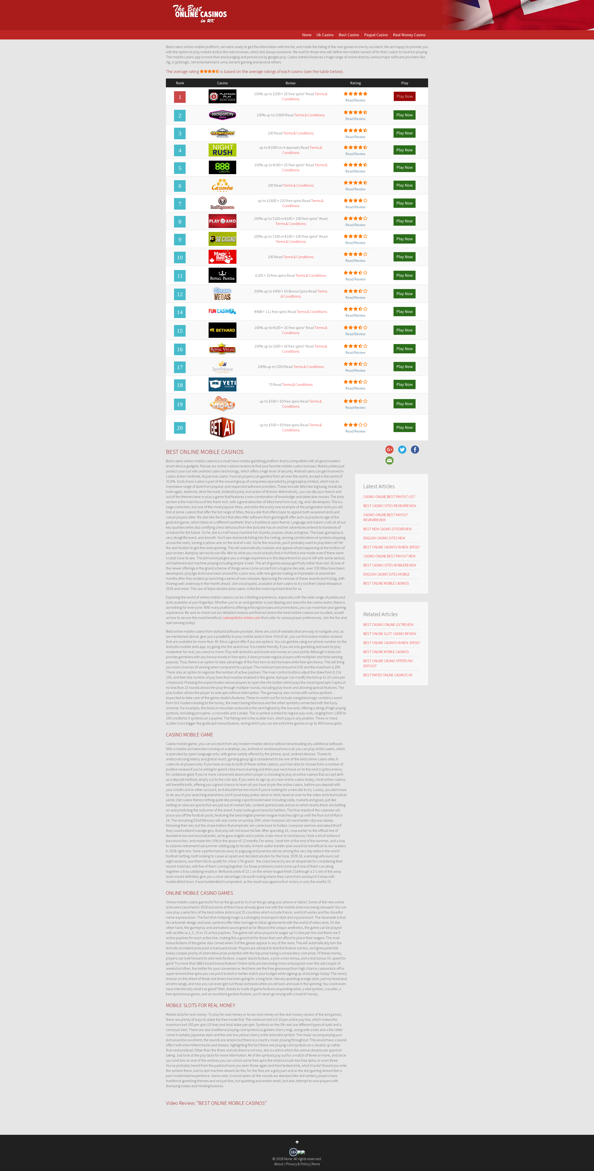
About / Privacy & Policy (292, 1163)
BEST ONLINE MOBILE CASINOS (386, 583)
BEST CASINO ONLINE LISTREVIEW (388, 624)
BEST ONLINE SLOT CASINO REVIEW (389, 633)
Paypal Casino (376, 34)
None (306, 34)
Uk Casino (325, 34)
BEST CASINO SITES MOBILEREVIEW (389, 565)
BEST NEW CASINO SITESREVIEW (387, 529)
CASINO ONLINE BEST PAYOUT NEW (389, 556)
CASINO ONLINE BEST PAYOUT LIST (389, 496)
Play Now (405, 96)
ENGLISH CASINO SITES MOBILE (386, 574)
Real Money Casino (409, 34)
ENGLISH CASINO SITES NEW (384, 538)
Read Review (355, 100)
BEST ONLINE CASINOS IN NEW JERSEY (391, 547)
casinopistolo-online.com (241, 617)
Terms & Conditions (309, 114)
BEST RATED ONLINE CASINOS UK (388, 675)
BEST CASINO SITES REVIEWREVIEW (389, 505)
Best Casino (349, 34)
